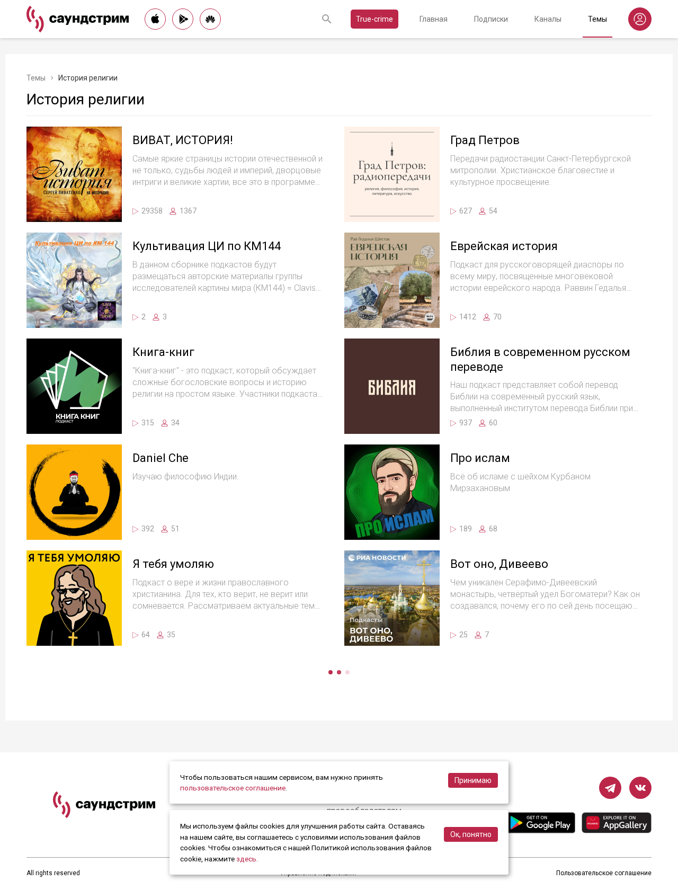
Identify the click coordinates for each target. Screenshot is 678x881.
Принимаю (473, 780)
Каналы (547, 19)
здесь (246, 859)
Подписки (491, 19)
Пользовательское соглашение (604, 873)
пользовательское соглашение (233, 788)
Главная (434, 19)
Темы (597, 19)
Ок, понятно (471, 834)
